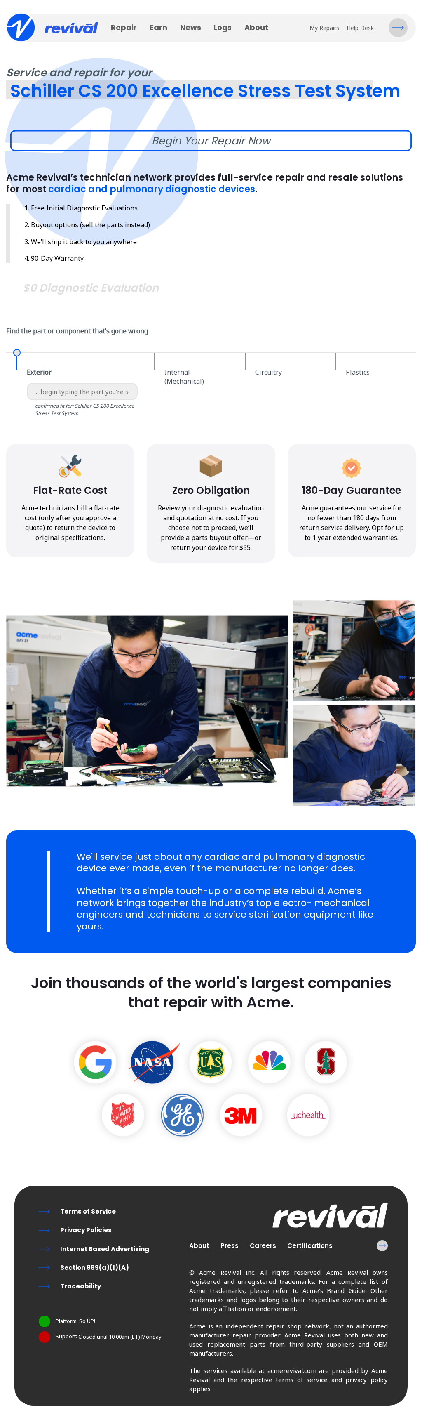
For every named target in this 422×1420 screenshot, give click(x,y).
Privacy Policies (86, 1230)
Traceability (80, 1286)
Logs (222, 27)
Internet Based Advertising (104, 1249)
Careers (263, 1245)
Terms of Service (88, 1211)
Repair (124, 27)
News (190, 27)
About (256, 27)
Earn (158, 27)
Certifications (310, 1245)
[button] (398, 27)
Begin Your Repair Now (211, 140)
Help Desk (360, 28)
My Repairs (324, 28)
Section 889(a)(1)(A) (94, 1267)
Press (229, 1245)
